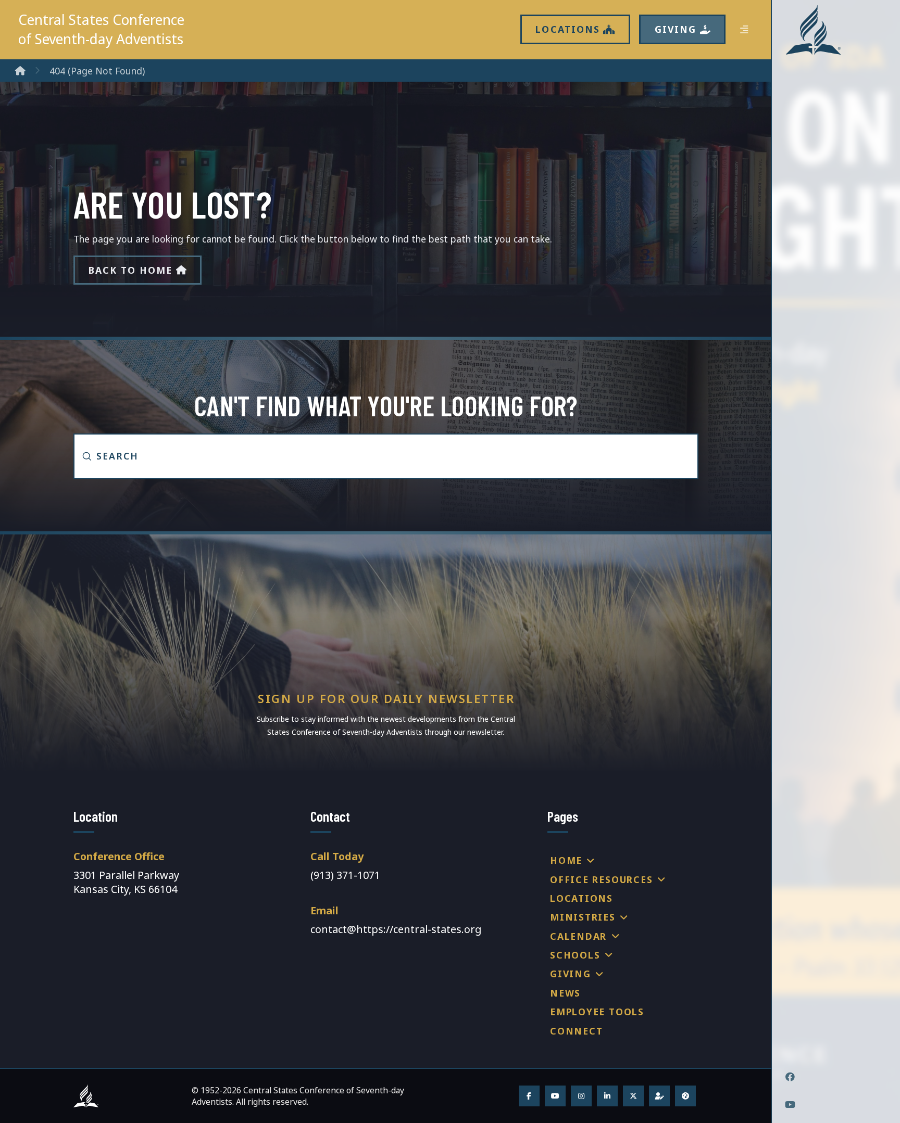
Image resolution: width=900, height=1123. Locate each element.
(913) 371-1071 (345, 875)
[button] (744, 29)
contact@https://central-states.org (395, 929)
